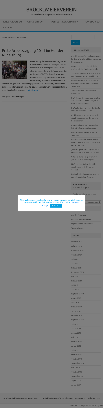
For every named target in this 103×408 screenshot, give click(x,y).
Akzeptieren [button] (56, 205)
